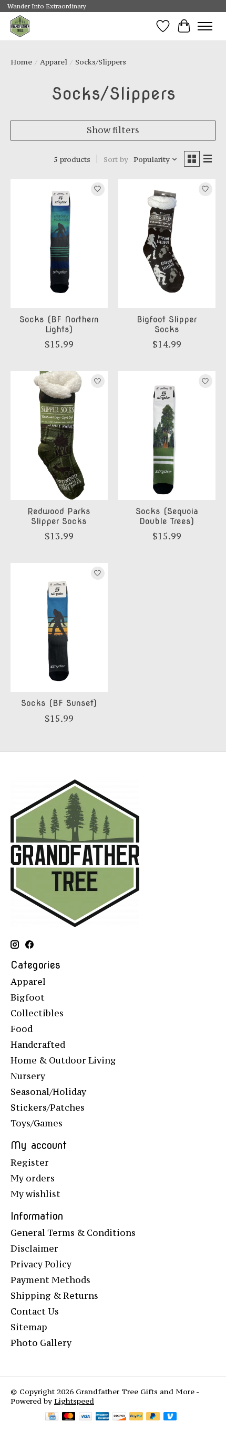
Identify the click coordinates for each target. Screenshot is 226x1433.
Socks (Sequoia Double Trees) (167, 516)
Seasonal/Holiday (48, 1092)
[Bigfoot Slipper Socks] (166, 243)
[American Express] (102, 1417)
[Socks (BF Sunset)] (59, 627)
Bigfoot (28, 997)
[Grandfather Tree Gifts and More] (20, 26)
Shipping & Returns (54, 1295)
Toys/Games (37, 1123)
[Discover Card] (119, 1417)
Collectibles (37, 1013)
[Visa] (86, 1417)
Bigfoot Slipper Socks (167, 324)
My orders (33, 1178)
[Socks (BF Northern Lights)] (59, 243)
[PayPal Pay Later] (153, 1417)
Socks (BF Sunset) (59, 703)
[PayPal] (136, 1417)
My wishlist (35, 1194)
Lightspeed (74, 1401)
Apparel (53, 62)
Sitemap (29, 1327)
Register (30, 1162)
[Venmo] (170, 1417)
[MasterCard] (69, 1417)
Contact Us (35, 1311)
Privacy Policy (41, 1264)
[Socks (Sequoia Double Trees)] (166, 435)
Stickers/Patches (48, 1107)
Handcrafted (38, 1044)
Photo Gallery (41, 1343)
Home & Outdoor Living (63, 1060)
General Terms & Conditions (73, 1233)
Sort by (116, 159)
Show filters (113, 130)
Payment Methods (50, 1280)
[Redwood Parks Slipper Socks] (59, 435)
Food (22, 1029)
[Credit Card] (51, 1417)
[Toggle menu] (204, 26)
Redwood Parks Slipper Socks (58, 516)
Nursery (28, 1076)
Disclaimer (34, 1248)
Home (21, 62)
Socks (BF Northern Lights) (59, 324)
